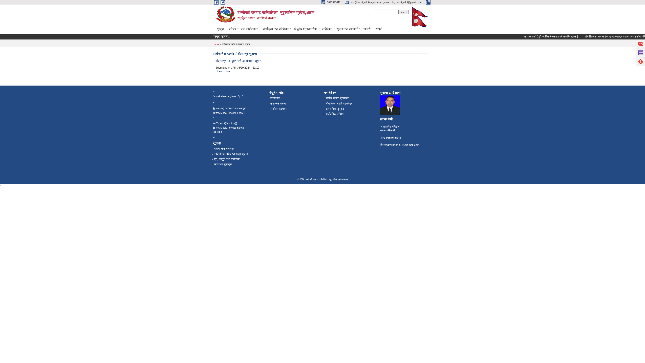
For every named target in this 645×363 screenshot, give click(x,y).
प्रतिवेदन (327, 29)
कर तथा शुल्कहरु (223, 164)
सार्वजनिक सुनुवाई (335, 108)
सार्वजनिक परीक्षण (334, 114)
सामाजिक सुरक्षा (278, 103)
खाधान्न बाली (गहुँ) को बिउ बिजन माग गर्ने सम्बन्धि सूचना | (545, 36)
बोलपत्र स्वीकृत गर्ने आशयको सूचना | (239, 61)
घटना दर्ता (275, 98)
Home (216, 44)
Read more (223, 71)
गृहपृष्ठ (220, 29)
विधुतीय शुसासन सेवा (305, 29)
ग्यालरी (367, 29)
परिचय (232, 29)
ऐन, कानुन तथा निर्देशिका (227, 159)
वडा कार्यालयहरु (249, 29)
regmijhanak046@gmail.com (402, 145)
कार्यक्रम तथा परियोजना (276, 29)
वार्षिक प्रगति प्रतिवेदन (337, 98)
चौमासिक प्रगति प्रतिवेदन (339, 103)
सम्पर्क (379, 29)
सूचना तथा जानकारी (347, 29)
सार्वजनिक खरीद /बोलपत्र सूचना (231, 154)
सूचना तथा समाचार (224, 148)
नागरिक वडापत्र (278, 108)
